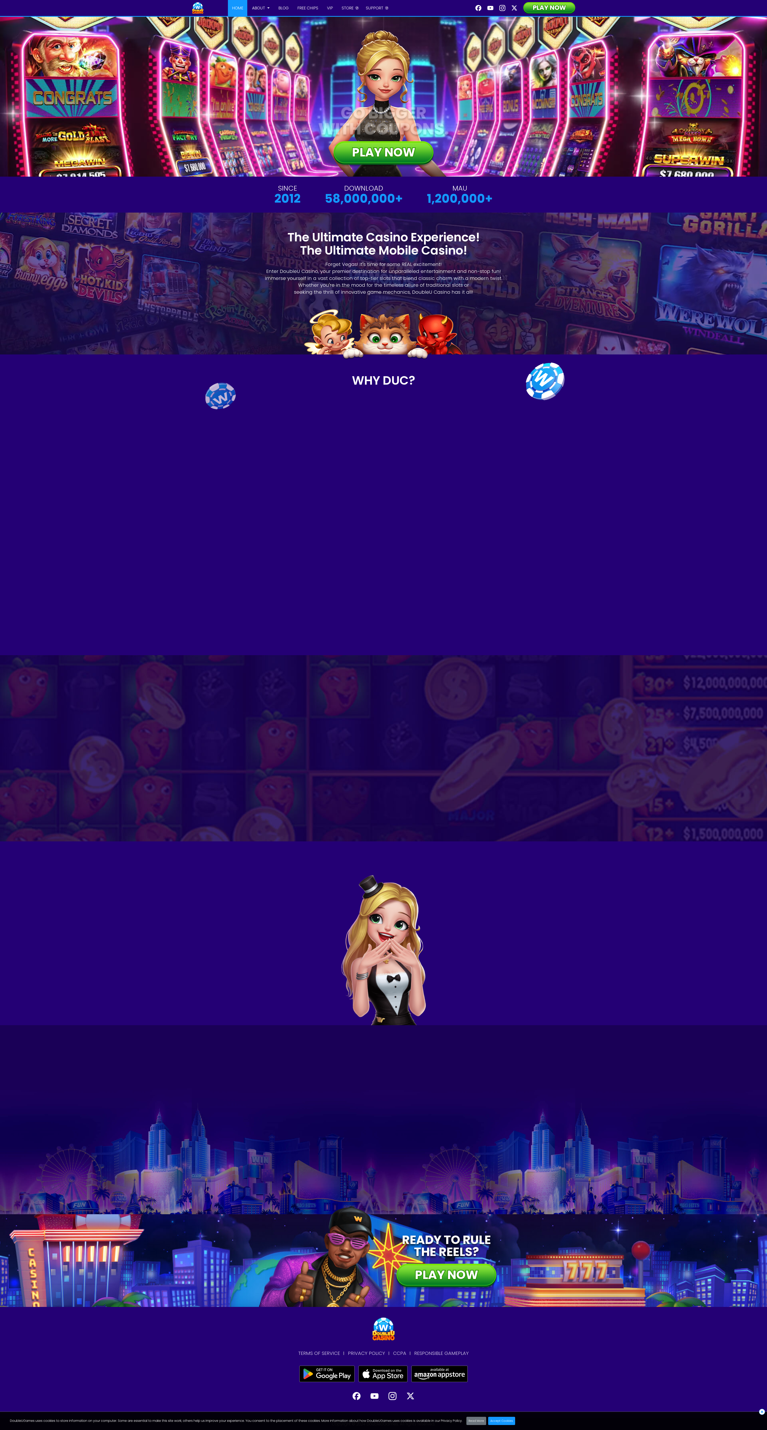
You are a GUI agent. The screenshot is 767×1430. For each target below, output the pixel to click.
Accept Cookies (501, 1421)
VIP (330, 8)
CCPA (399, 1353)
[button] (361, 783)
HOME (237, 8)
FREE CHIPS (307, 8)
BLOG (283, 8)
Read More (476, 1421)
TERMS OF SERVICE (319, 1353)
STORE (348, 8)
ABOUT (258, 8)
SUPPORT (374, 8)
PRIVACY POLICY (366, 1353)
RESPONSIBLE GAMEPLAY (441, 1353)
